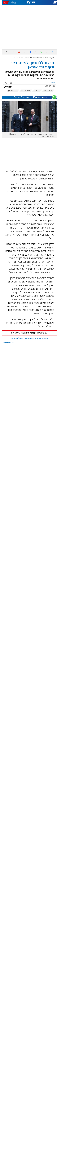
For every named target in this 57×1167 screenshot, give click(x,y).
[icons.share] (4, 2)
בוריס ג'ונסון (10, 91)
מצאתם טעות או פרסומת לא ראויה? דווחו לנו (27, 338)
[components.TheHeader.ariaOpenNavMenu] (47, 2)
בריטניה (35, 91)
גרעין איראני (23, 91)
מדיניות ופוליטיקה (39, 58)
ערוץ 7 (50, 58)
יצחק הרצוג (46, 91)
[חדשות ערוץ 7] (28, 2)
